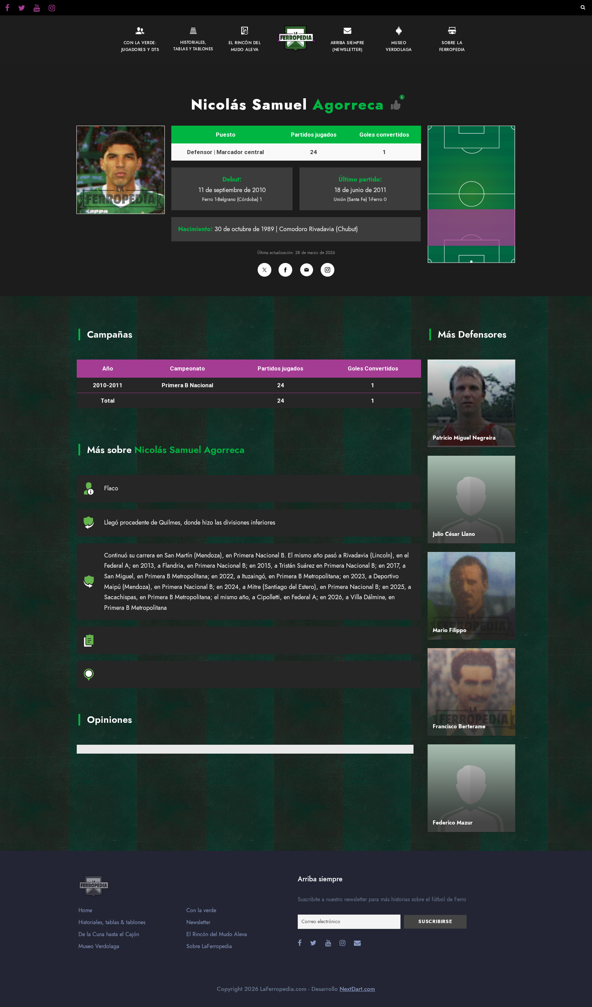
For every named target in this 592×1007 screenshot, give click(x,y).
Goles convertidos (384, 134)
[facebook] (7, 8)
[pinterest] (37, 8)
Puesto (225, 134)
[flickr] (21, 8)
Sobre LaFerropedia (209, 946)
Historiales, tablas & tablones (111, 922)
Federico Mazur (453, 823)
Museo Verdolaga (98, 946)
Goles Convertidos (373, 368)
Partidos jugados (313, 134)
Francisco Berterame (459, 726)
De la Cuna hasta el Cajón (108, 934)
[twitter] (52, 8)
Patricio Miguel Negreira (464, 438)
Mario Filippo (449, 630)
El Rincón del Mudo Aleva (216, 934)
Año (107, 368)
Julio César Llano (454, 534)
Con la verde (201, 910)
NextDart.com (357, 989)
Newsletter (198, 922)
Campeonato (187, 368)
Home (85, 910)
